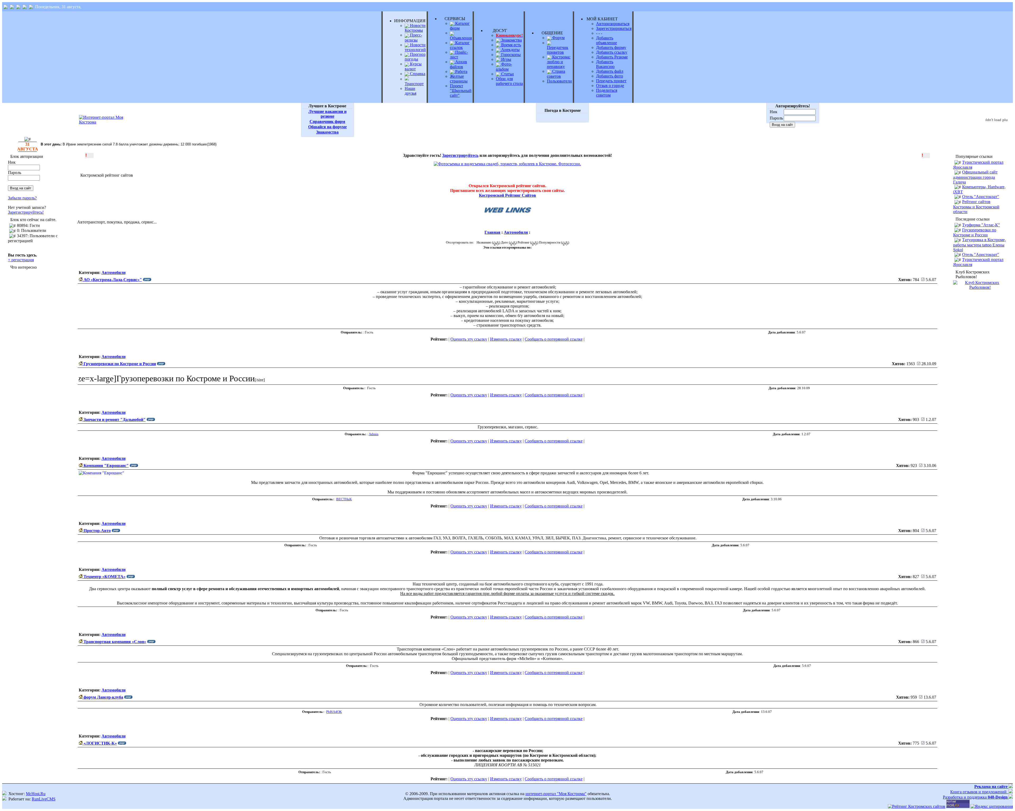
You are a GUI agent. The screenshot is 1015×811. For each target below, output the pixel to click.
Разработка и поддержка (975, 797)
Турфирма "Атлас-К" (981, 225)
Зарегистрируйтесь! (26, 212)
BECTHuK (344, 499)
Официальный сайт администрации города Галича (975, 177)
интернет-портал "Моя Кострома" (556, 793)
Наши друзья (410, 90)
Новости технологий (415, 47)
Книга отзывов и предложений (979, 792)
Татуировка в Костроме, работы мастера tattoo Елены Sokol (979, 244)
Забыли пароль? (22, 198)
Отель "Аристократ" (980, 196)
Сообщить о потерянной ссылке (554, 339)
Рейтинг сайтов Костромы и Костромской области (976, 206)
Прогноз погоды (415, 56)
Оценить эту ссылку (468, 339)
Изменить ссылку (506, 339)
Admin (374, 434)
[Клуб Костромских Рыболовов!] (980, 287)
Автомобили (516, 232)
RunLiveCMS (44, 799)
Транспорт (414, 83)
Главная (492, 232)
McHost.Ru (35, 793)
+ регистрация (21, 260)
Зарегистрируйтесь (460, 155)
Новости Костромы (415, 28)
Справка (417, 73)
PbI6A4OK (334, 712)
